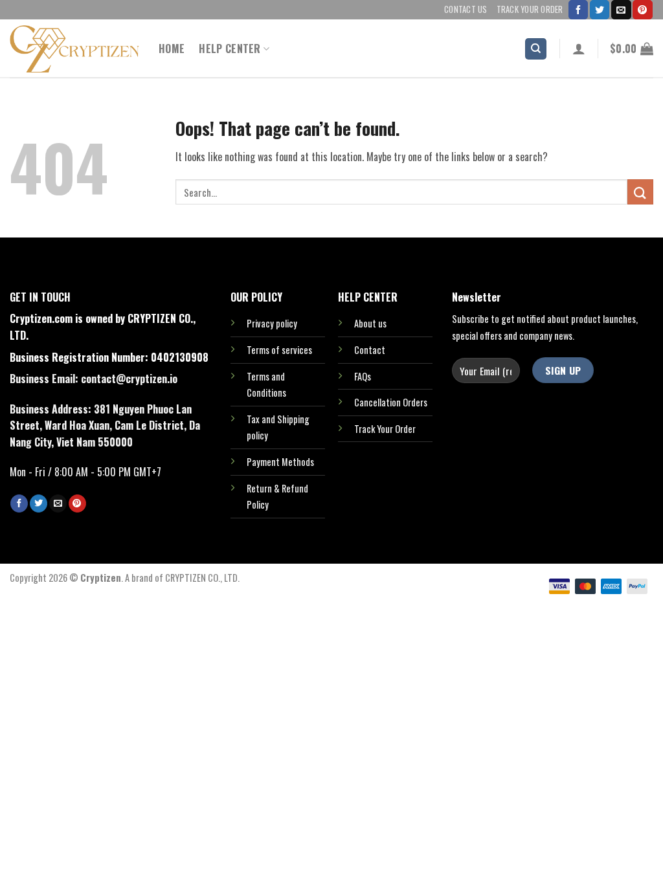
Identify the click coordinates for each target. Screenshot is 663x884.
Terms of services (279, 350)
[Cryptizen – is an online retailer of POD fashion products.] (74, 48)
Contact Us (466, 9)
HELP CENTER (230, 48)
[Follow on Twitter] (599, 9)
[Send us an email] (621, 9)
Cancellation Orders (390, 402)
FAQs (362, 376)
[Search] (535, 49)
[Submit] (640, 191)
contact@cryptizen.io (129, 378)
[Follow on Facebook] (578, 9)
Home (172, 48)
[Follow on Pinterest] (642, 9)
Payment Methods (280, 462)
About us (370, 323)
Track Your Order (530, 9)
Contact (369, 350)
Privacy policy (272, 323)
